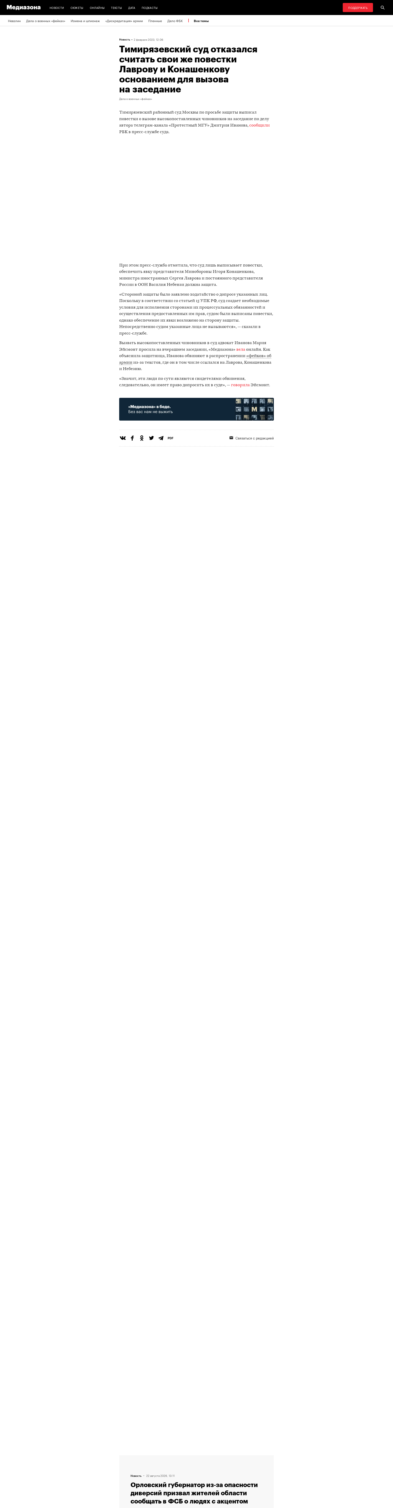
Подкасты (150, 7)
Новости (57, 7)
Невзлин (14, 20)
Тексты (116, 7)
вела (241, 350)
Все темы (201, 21)
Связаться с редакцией (254, 437)
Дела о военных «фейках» (45, 20)
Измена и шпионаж (85, 20)
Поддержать (358, 7)
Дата (131, 7)
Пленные (155, 20)
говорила (241, 385)
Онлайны (97, 7)
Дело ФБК (175, 20)
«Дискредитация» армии (124, 20)
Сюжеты (77, 7)
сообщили (259, 125)
